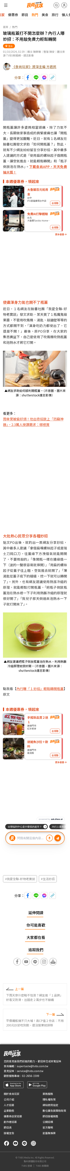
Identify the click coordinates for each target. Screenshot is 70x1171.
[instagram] (33, 1143)
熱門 (35, 14)
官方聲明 (48, 1127)
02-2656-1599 (30, 1076)
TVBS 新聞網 (42, 1165)
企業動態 (9, 1110)
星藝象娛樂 (49, 1133)
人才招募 (9, 1105)
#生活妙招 (48, 879)
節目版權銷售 (50, 1116)
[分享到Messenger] (44, 77)
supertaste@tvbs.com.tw (32, 1066)
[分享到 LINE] (36, 77)
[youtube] (15, 1143)
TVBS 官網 (26, 1165)
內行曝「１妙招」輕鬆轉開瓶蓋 (40, 688)
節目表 (8, 1127)
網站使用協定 (50, 1105)
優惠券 (13, 14)
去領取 (55, 203)
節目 (24, 14)
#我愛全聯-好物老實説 (20, 879)
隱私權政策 (49, 1099)
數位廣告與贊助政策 (54, 1110)
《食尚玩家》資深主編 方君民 (34, 66)
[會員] (64, 5)
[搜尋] (56, 5)
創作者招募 (10, 1122)
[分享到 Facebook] (27, 77)
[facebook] (6, 1143)
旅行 (55, 14)
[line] (24, 1143)
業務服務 (48, 1094)
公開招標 (48, 1122)
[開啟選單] (6, 5)
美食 (45, 14)
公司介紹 (9, 1099)
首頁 (5, 27)
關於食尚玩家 (11, 1094)
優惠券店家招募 (13, 1116)
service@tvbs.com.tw (30, 1071)
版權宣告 (9, 1133)
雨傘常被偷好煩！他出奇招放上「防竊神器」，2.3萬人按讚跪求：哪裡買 (33, 421)
